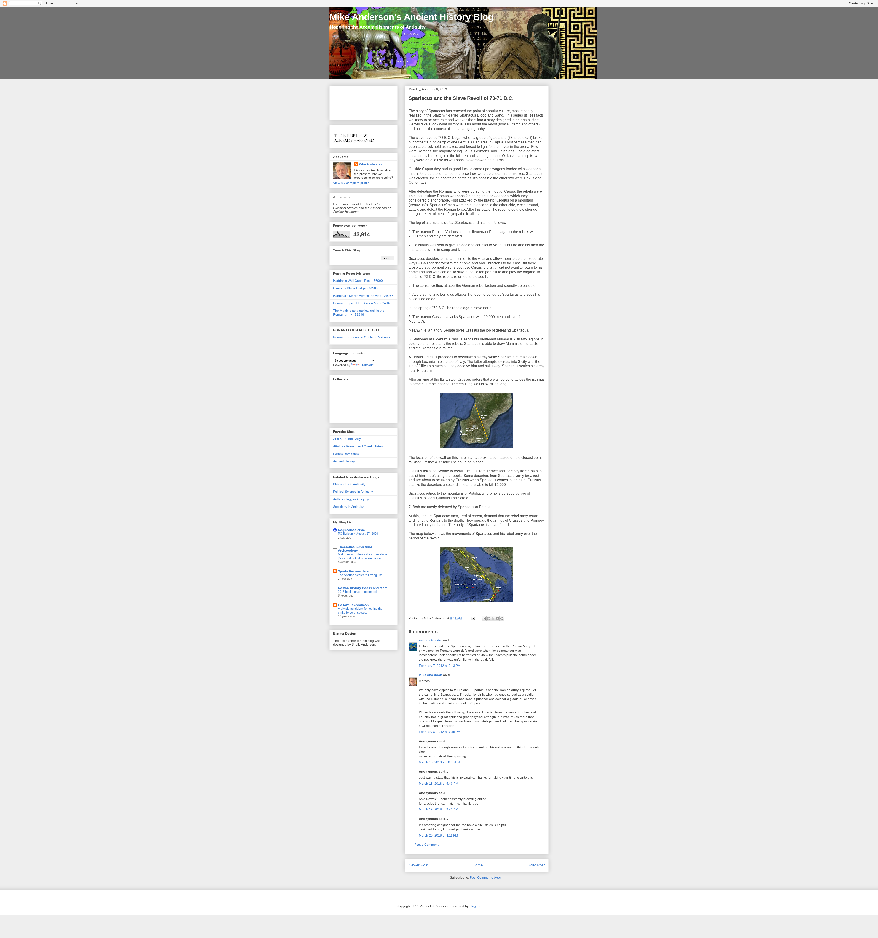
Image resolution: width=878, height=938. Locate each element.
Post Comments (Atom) (487, 877)
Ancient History (344, 461)
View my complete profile (351, 183)
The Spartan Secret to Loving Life (360, 575)
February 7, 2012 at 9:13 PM (439, 665)
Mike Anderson (430, 675)
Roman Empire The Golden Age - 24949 (362, 303)
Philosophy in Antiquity (349, 484)
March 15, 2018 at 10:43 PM (439, 762)
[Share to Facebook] (497, 618)
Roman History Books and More (363, 588)
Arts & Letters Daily (347, 439)
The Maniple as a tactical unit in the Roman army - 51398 (358, 312)
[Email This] (484, 618)
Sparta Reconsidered (354, 571)
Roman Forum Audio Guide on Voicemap (362, 337)
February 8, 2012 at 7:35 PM (439, 731)
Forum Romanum (346, 454)
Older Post (536, 865)
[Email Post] (472, 618)
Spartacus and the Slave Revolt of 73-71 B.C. (461, 98)
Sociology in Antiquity (348, 506)
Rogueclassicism (351, 530)
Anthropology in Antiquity (351, 499)
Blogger (474, 906)
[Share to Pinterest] (501, 618)
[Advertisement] (347, 102)
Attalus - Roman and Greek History (358, 446)
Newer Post (418, 865)
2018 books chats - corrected (357, 591)
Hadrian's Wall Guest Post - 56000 (358, 280)
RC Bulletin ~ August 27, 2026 (358, 533)
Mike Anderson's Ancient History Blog (411, 17)
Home (478, 865)
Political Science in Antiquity (353, 491)
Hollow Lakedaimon (353, 605)
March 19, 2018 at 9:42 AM (438, 809)
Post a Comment (426, 844)
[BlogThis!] (488, 618)
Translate (367, 365)
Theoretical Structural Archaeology (355, 548)
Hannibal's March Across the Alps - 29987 (363, 296)
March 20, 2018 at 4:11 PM (438, 835)
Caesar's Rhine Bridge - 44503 (355, 288)
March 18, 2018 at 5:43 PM (438, 783)
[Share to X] (493, 618)
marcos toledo (430, 640)
